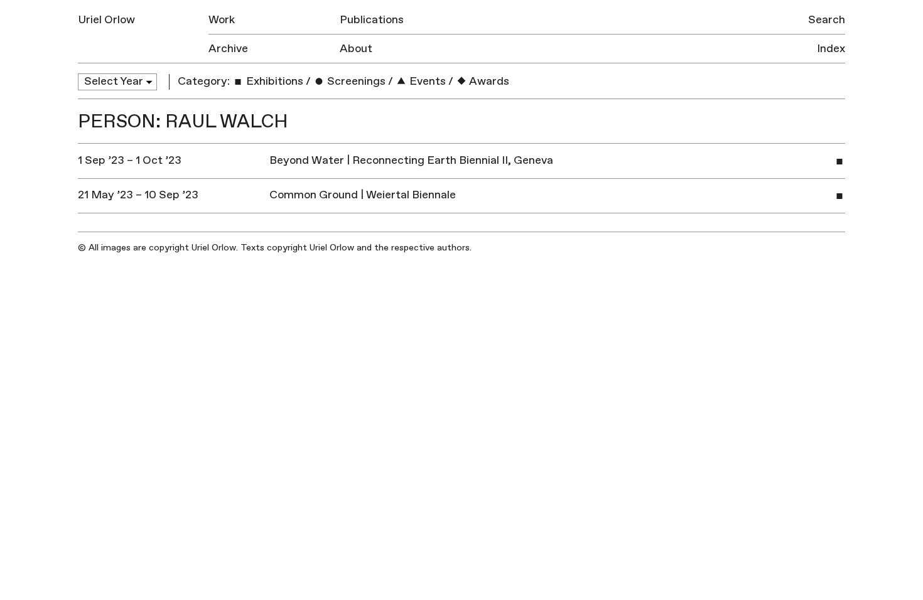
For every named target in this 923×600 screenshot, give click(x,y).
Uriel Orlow (106, 20)
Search (826, 20)
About (356, 48)
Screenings (355, 81)
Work (221, 20)
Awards (488, 81)
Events (426, 81)
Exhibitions (273, 81)
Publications (372, 20)
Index (831, 48)
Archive (228, 48)
